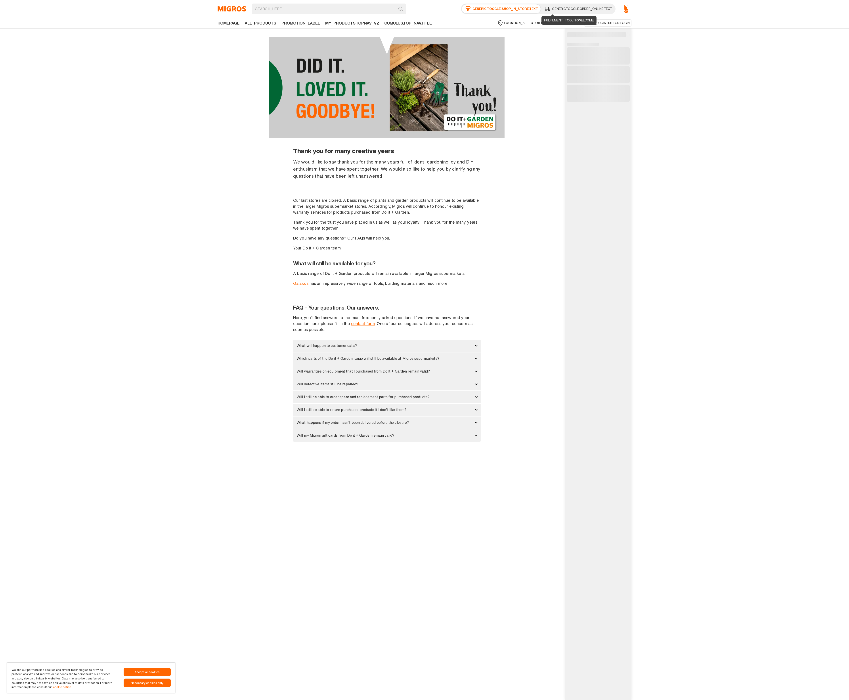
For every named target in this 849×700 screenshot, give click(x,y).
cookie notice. (62, 687)
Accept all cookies (147, 672)
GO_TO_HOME (232, 9)
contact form (363, 323)
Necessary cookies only (147, 683)
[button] (387, 346)
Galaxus (300, 283)
